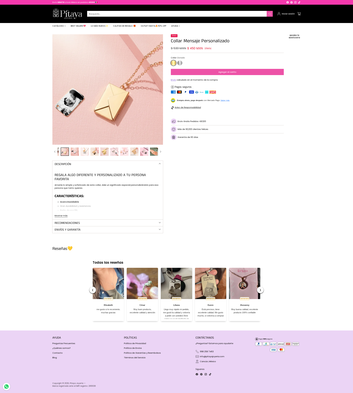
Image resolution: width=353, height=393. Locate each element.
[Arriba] (54, 152)
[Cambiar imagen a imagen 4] (85, 152)
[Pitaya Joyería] (67, 14)
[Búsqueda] (270, 14)
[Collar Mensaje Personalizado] (107, 89)
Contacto (57, 352)
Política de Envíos (133, 348)
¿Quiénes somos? (61, 348)
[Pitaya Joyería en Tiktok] (299, 3)
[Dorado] (173, 63)
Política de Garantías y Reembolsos (142, 352)
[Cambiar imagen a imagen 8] (124, 152)
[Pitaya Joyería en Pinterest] (291, 3)
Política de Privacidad (135, 343)
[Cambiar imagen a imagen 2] (65, 152)
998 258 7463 (207, 351)
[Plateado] (179, 63)
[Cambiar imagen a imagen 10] (144, 152)
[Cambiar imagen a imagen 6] (104, 152)
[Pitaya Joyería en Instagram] (295, 3)
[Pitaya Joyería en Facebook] (287, 3)
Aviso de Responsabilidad (188, 107)
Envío (173, 80)
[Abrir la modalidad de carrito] (299, 13)
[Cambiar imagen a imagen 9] (134, 152)
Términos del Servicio (135, 357)
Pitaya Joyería (76, 383)
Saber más (225, 100)
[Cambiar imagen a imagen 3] (75, 152)
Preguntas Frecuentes (63, 343)
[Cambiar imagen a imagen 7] (114, 152)
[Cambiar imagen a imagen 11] (154, 152)
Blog (54, 357)
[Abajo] (160, 152)
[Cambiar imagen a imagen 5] (94, 152)
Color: (178, 57)
